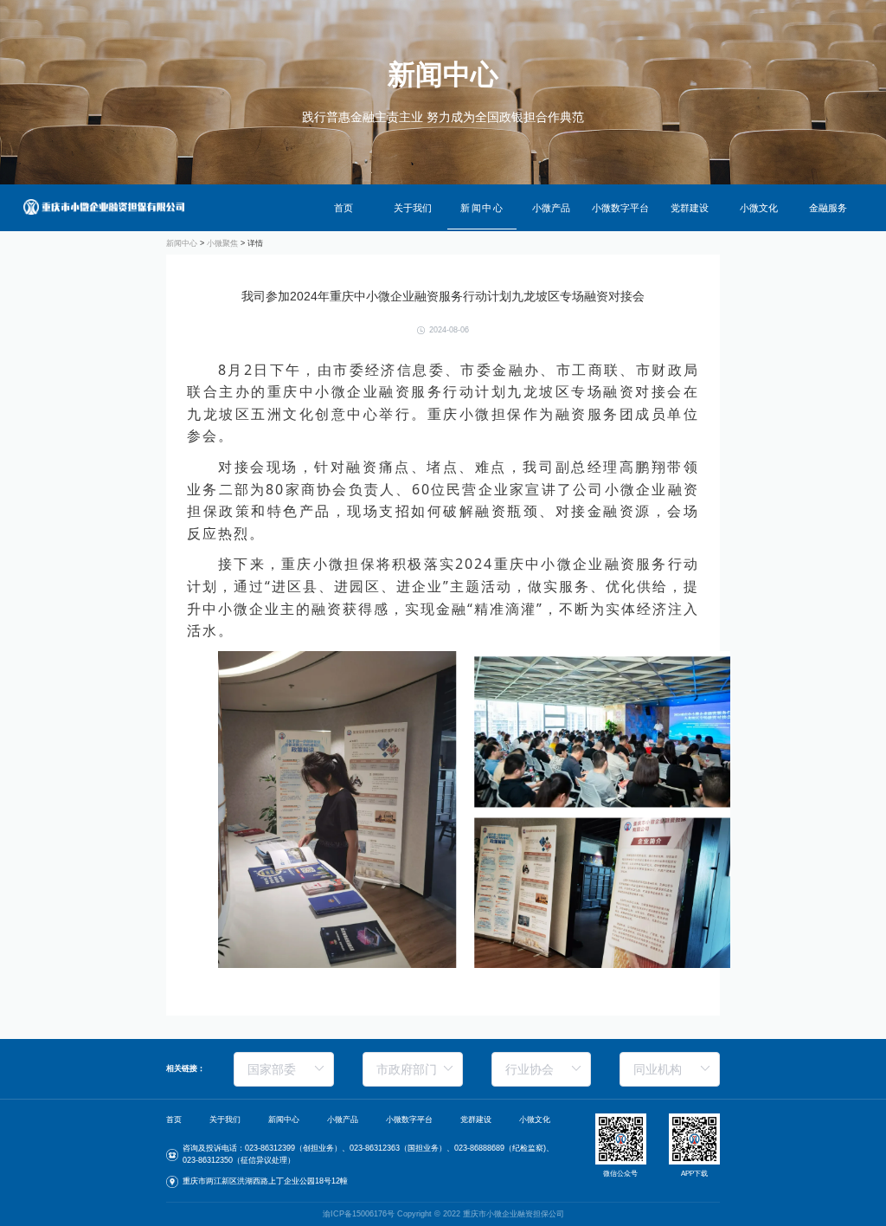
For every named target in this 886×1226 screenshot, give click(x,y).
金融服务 (828, 208)
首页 (343, 208)
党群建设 (690, 208)
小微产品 (551, 208)
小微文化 (759, 208)
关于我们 (413, 208)
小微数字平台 (620, 208)
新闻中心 (482, 208)
